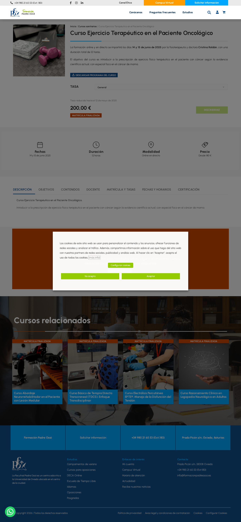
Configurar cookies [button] (120, 265)
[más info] (94, 257)
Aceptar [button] (151, 276)
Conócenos (135, 12)
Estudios (188, 12)
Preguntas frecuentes (162, 12)
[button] (209, 12)
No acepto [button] (90, 276)
